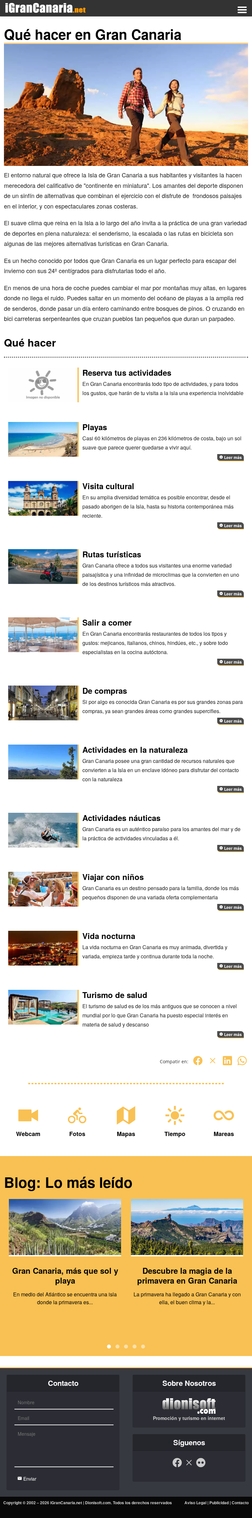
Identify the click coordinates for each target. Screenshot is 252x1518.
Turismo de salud (114, 994)
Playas (94, 426)
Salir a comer (107, 622)
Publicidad (219, 1503)
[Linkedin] (227, 1064)
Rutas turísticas (111, 554)
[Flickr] (201, 1466)
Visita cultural (108, 485)
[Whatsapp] (242, 1064)
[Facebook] (198, 1064)
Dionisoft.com (98, 1503)
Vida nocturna (108, 935)
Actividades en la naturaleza (135, 749)
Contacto (240, 1503)
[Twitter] (212, 1064)
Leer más (232, 457)
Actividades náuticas (121, 817)
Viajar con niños (113, 876)
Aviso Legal (195, 1503)
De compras (104, 690)
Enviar (29, 1478)
